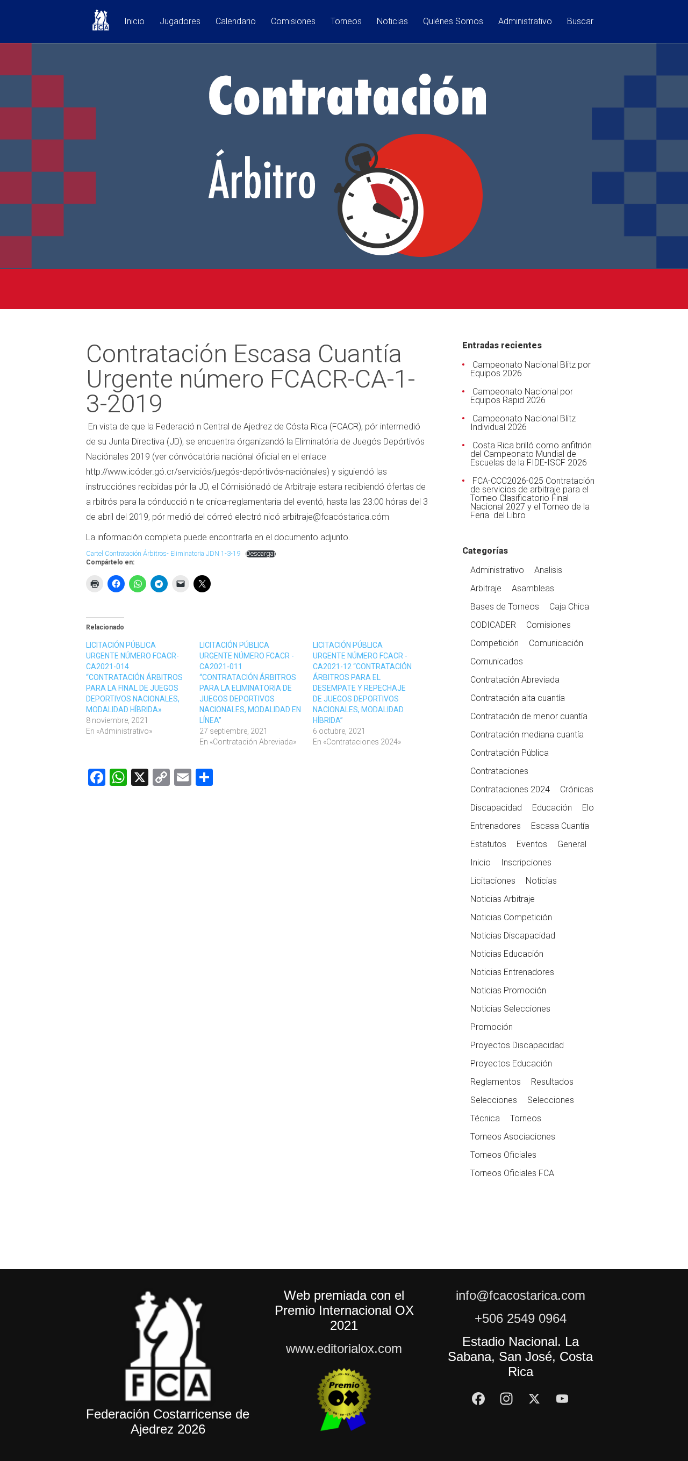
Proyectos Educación (511, 1063)
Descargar (261, 553)
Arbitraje (485, 588)
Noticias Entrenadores (512, 972)
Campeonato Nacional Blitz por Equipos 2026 (530, 369)
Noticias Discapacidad (512, 935)
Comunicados (496, 661)
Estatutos (488, 844)
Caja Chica (569, 606)
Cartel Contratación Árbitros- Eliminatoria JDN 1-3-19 (163, 553)
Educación (552, 808)
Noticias (392, 21)
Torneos (346, 21)
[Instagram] (506, 1398)
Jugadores (180, 21)
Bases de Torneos (504, 606)
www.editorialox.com (344, 1348)
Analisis (548, 570)
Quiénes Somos (453, 21)
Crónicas (576, 789)
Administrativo (525, 21)
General (571, 844)
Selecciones (493, 1100)
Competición (494, 643)
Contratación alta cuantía (517, 698)
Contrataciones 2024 (510, 789)
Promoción (491, 1027)
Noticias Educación (506, 954)
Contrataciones (499, 771)
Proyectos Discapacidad (517, 1045)
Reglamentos (495, 1082)
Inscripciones (526, 862)
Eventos (532, 844)
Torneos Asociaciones (512, 1136)
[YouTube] (562, 1398)
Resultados (552, 1082)
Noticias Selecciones (510, 1009)
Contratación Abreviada (515, 680)
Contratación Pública (509, 753)
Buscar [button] (580, 21)
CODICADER (493, 625)
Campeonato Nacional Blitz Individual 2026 (523, 422)
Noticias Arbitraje (502, 899)
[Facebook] (478, 1398)
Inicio (134, 21)
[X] (534, 1398)
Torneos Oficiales (503, 1155)
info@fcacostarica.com (520, 1295)
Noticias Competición (511, 917)
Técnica (485, 1118)
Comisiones (293, 21)
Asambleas (533, 588)
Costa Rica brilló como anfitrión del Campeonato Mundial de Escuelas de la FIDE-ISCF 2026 (531, 454)
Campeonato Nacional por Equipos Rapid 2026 (521, 395)
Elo (588, 808)
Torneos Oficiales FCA (512, 1173)
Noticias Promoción (508, 990)
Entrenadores (495, 826)
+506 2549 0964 (521, 1318)
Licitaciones (492, 881)
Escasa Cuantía (560, 826)
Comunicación (556, 643)
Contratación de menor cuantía (528, 716)
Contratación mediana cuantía (527, 734)
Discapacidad (496, 808)
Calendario (236, 21)
